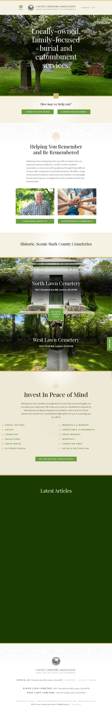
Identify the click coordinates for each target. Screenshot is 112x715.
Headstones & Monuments (78, 429)
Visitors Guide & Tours (87, 701)
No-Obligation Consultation (56, 459)
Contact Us (88, 8)
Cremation (11, 434)
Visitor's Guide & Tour (56, 314)
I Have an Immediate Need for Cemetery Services (56, 701)
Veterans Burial (15, 448)
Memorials (68, 439)
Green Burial (13, 443)
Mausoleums (12, 439)
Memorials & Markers (75, 425)
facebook (92, 680)
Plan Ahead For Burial (25, 701)
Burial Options (15, 425)
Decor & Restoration (75, 448)
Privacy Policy (76, 704)
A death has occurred (74, 112)
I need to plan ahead (37, 112)
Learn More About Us (35, 221)
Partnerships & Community (77, 221)
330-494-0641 (70, 680)
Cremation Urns (72, 443)
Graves (9, 429)
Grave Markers (71, 434)
